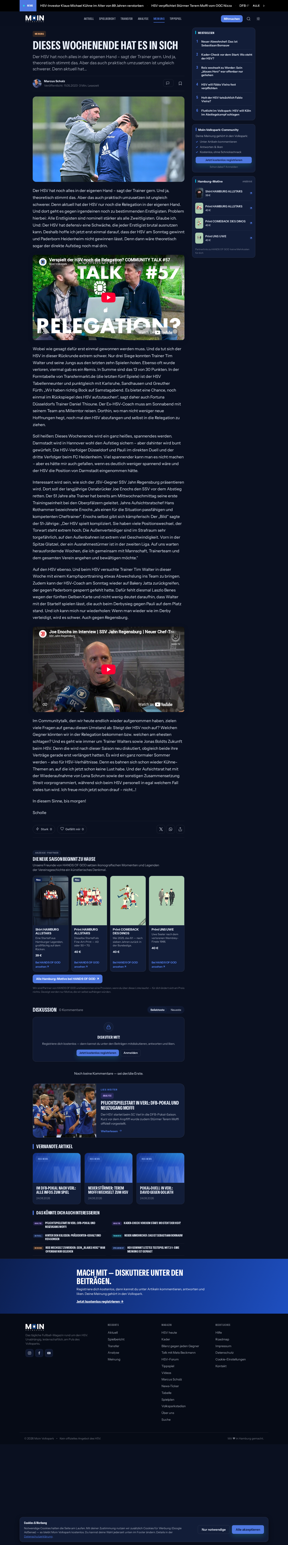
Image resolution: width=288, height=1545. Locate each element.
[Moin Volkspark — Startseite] (35, 18)
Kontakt (220, 1366)
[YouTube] (49, 1353)
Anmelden (131, 1052)
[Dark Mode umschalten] (258, 19)
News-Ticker (170, 1386)
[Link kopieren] (180, 829)
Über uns (167, 1413)
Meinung (159, 19)
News (30, 5)
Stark (46, 829)
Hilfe (218, 1332)
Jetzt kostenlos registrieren (97, 1052)
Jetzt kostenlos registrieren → (100, 1301)
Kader (165, 1339)
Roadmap (222, 1339)
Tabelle (166, 1393)
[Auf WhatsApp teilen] (170, 829)
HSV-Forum (170, 1359)
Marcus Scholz (54, 81)
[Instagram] (30, 1353)
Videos (166, 1373)
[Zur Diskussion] (168, 83)
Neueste (176, 1009)
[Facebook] (39, 1353)
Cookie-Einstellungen (230, 1359)
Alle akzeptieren (248, 1530)
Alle (256, 5)
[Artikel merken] (180, 83)
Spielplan (167, 1399)
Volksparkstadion (173, 1406)
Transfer (127, 19)
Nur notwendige (214, 1530)
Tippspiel (176, 19)
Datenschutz (224, 1353)
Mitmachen (232, 18)
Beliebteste (157, 1009)
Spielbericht (107, 19)
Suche (166, 1420)
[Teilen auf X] (161, 829)
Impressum (223, 1346)
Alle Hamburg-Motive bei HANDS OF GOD (67, 979)
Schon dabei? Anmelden (224, 166)
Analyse (143, 19)
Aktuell (89, 19)
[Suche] (248, 19)
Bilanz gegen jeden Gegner (180, 1346)
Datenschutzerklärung (38, 1536)
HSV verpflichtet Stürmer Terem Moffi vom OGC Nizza (191, 6)
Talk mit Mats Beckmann (178, 1353)
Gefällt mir (74, 829)
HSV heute (169, 1332)
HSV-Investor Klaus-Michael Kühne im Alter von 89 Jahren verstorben (92, 6)
